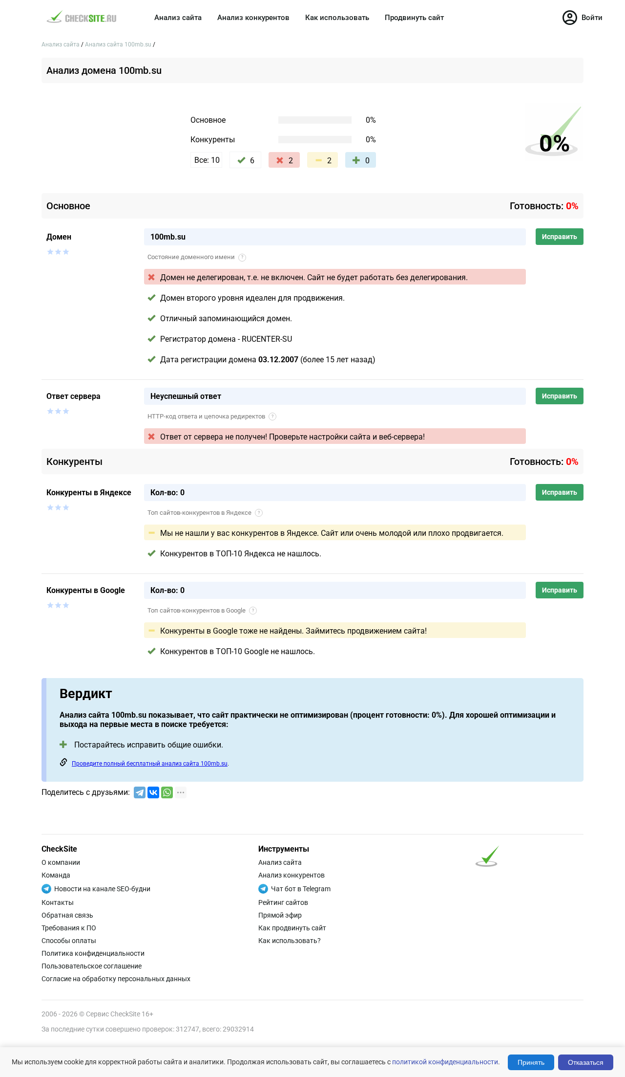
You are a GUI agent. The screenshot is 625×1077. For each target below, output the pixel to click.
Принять (531, 1062)
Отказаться (586, 1062)
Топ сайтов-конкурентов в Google (200, 610)
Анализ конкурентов (253, 17)
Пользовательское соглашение (92, 966)
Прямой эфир (280, 915)
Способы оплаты (69, 941)
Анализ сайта (178, 17)
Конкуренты (212, 139)
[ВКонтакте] (153, 792)
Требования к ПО (69, 928)
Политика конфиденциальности (93, 953)
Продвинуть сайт (414, 17)
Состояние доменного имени (195, 257)
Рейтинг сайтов (283, 902)
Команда (56, 875)
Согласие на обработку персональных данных (116, 979)
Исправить (559, 237)
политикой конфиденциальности (445, 1062)
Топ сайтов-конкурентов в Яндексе (203, 512)
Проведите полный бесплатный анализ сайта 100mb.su (150, 763)
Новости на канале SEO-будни (102, 889)
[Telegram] (140, 792)
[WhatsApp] (167, 792)
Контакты (58, 902)
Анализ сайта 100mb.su (119, 44)
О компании (61, 862)
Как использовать (337, 17)
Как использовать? (289, 941)
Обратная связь (67, 915)
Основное (208, 120)
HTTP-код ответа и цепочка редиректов (210, 416)
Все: (207, 160)
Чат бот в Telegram (301, 889)
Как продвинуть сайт (292, 928)
